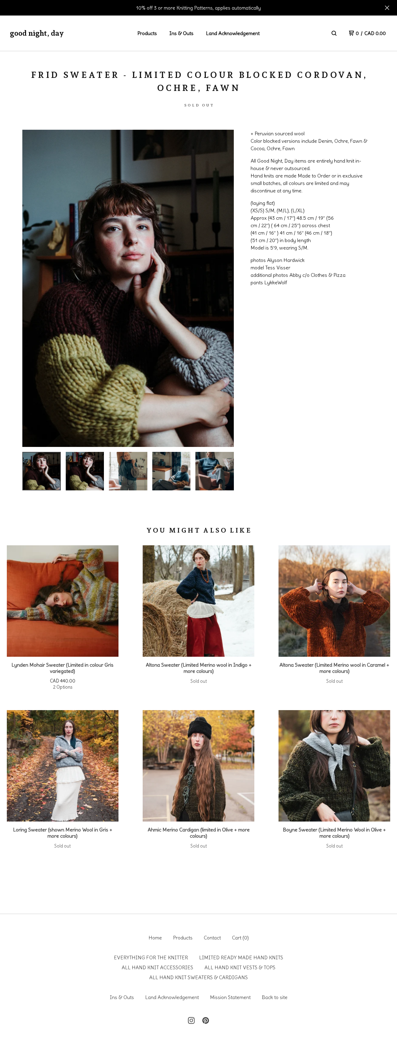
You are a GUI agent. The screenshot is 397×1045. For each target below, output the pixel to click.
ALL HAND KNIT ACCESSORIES (157, 967)
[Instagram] (191, 1020)
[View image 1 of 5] (41, 471)
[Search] (334, 33)
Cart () (240, 938)
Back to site (275, 997)
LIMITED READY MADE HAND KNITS (241, 957)
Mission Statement (230, 997)
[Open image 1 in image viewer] (128, 288)
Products (147, 33)
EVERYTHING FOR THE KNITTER (151, 957)
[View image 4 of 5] (171, 471)
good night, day (37, 33)
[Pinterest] (205, 1020)
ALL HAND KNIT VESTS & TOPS (239, 967)
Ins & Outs (181, 33)
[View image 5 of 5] (214, 471)
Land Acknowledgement (233, 33)
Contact (212, 938)
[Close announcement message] (387, 8)
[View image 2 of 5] (85, 471)
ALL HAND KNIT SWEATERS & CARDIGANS (198, 977)
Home (155, 938)
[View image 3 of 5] (128, 471)
